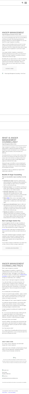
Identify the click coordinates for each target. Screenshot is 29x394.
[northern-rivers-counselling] (12, 2)
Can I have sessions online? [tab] (7, 328)
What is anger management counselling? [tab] (10, 268)
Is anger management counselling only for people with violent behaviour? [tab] (14, 309)
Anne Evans (4, 229)
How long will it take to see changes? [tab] (9, 319)
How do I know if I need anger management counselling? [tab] (13, 279)
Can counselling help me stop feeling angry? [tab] (10, 291)
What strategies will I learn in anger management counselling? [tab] (14, 300)
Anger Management (14, 14)
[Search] (22, 2)
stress (8, 198)
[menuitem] (22, 2)
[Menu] (25, 2)
